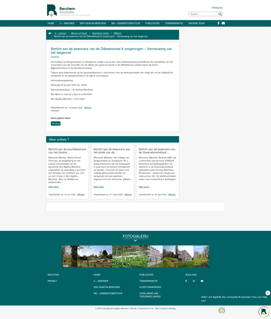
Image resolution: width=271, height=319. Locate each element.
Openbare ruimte (100, 33)
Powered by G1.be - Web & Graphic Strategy (156, 308)
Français (217, 7)
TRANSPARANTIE (174, 23)
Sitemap (133, 308)
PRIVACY (52, 280)
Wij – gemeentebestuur (125, 23)
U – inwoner (67, 23)
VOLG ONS (191, 274)
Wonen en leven (79, 33)
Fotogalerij (135, 236)
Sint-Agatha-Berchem (93, 23)
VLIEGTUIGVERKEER (150, 287)
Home (51, 23)
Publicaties (152, 23)
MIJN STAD (53, 274)
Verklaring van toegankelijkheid (150, 295)
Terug (57, 123)
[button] (220, 14)
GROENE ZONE (197, 23)
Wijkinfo (117, 33)
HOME (97, 274)
